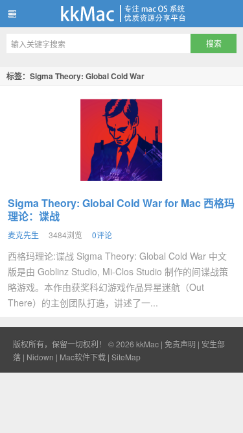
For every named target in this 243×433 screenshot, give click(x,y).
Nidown (40, 356)
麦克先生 (23, 234)
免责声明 (180, 343)
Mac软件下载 (83, 356)
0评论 (102, 234)
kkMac (121, 13)
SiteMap (126, 356)
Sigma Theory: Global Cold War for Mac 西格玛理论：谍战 (121, 209)
